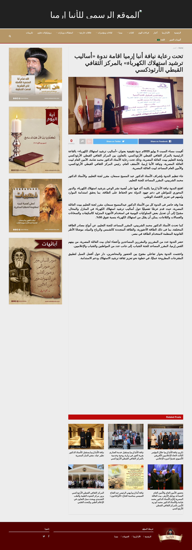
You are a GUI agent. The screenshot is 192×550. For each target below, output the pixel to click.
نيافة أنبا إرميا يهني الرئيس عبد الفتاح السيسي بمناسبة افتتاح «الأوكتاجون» (127, 494)
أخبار (155, 32)
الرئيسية (177, 32)
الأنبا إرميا (166, 32)
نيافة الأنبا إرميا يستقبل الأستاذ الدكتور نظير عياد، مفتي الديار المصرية (86, 454)
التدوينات (125, 536)
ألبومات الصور (175, 39)
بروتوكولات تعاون (44, 32)
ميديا (120, 32)
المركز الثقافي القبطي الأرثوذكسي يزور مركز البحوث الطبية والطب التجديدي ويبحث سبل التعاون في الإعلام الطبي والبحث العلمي (88, 497)
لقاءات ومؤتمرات (105, 32)
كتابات (131, 32)
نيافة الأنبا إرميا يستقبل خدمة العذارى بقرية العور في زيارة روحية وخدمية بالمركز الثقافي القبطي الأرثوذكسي (126, 455)
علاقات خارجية (85, 32)
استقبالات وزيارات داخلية (78, 447)
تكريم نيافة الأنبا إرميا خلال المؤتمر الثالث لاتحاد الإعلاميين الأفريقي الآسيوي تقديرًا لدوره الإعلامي (167, 455)
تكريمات (29, 32)
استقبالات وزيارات (65, 32)
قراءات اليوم (143, 32)
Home (181, 48)
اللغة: (162, 39)
